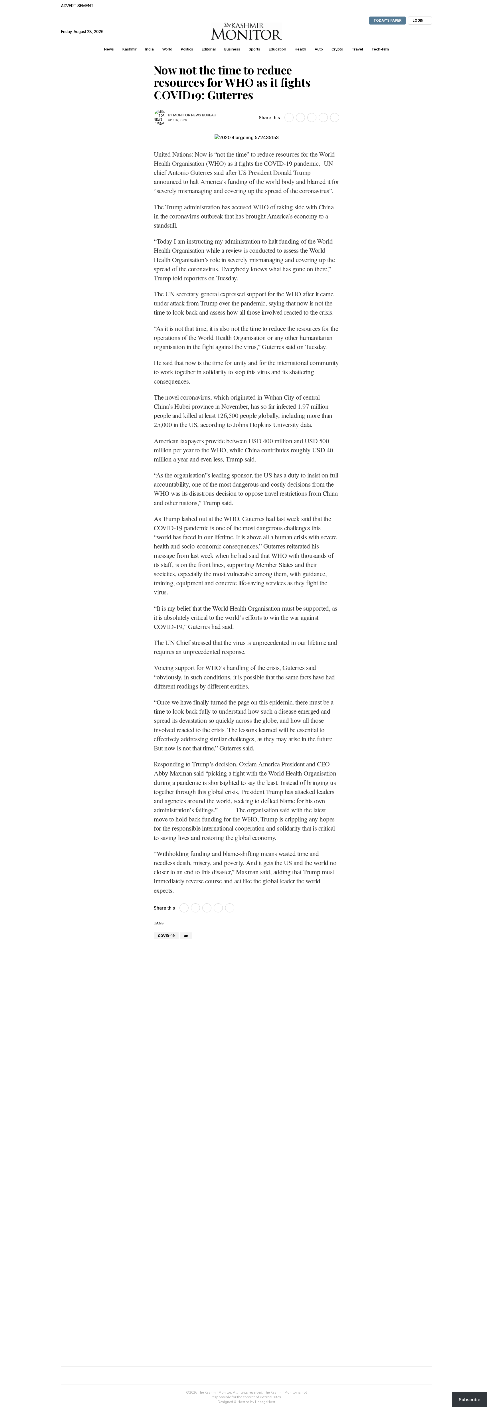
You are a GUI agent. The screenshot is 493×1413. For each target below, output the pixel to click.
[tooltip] (289, 117)
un (186, 936)
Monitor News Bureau (194, 115)
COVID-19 (166, 936)
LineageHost (265, 1402)
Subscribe (469, 1399)
